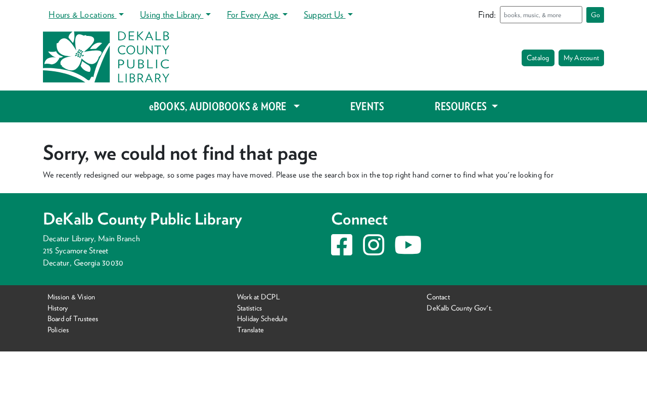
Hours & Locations (82, 14)
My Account (581, 58)
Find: (487, 14)
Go (595, 15)
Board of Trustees (73, 318)
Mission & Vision (72, 296)
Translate (250, 329)
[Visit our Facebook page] (341, 251)
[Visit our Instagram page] (373, 251)
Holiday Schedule (262, 318)
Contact (438, 296)
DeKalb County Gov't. (459, 307)
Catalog (538, 58)
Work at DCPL (258, 296)
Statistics (249, 307)
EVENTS (367, 106)
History (58, 307)
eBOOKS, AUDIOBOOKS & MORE (219, 106)
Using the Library (171, 14)
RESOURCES (462, 106)
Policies (58, 329)
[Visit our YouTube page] (408, 251)
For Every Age (253, 14)
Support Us (325, 14)
